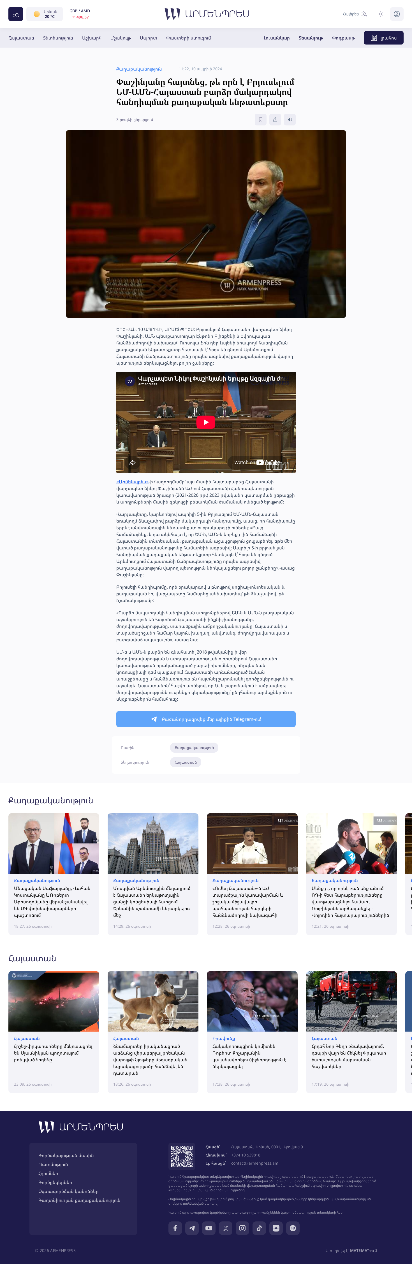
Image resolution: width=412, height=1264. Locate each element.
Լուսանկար (277, 38)
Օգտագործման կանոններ (68, 1191)
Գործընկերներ (55, 1182)
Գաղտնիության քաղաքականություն (79, 1200)
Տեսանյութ (311, 38)
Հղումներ (48, 1173)
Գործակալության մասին (66, 1155)
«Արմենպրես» (132, 482)
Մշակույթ (120, 38)
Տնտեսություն (58, 38)
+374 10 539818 (245, 1155)
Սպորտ (148, 38)
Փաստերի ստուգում (188, 38)
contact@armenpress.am (254, 1163)
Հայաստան (21, 38)
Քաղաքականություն (194, 747)
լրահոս (389, 38)
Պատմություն (53, 1164)
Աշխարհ (91, 38)
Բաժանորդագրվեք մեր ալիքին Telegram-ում (211, 719)
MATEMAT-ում (363, 1250)
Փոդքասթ (343, 38)
